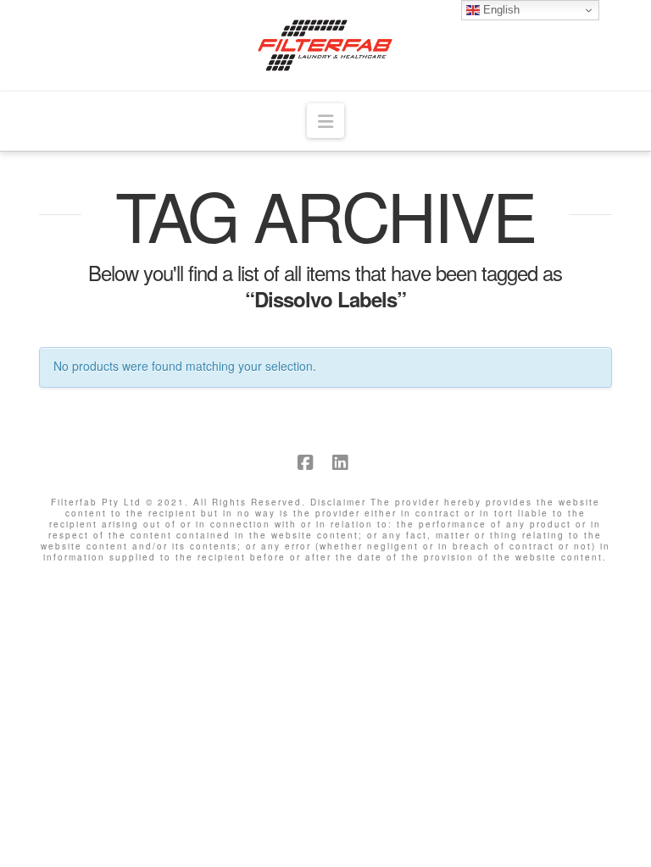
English (500, 9)
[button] (325, 120)
